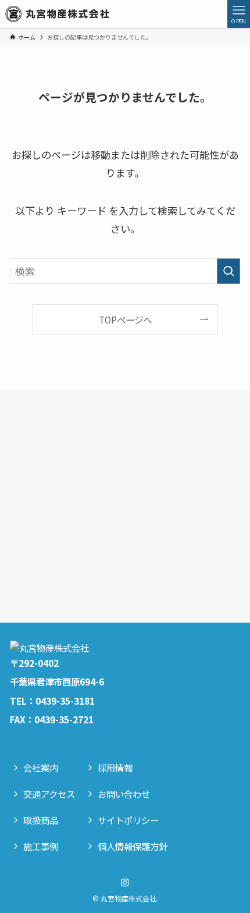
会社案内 (40, 767)
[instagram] (125, 883)
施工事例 (40, 846)
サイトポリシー (128, 819)
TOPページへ (125, 319)
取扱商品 (40, 819)
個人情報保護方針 (132, 846)
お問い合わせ (124, 793)
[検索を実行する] (228, 271)
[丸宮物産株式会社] (57, 14)
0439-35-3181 (65, 700)
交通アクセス (49, 793)
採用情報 (115, 767)
